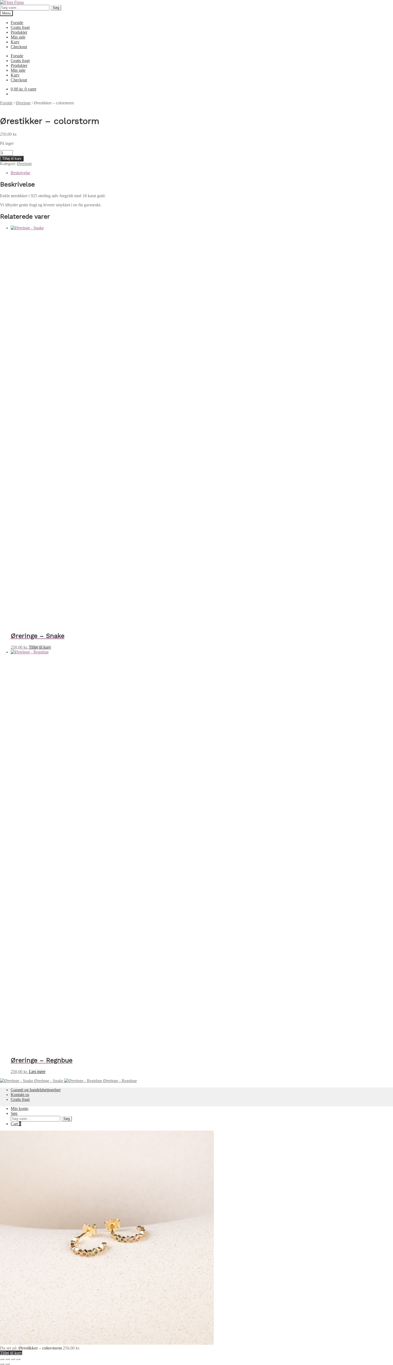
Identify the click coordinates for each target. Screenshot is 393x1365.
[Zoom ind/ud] (2, 1359)
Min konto (19, 1108)
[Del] (13, 1359)
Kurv (15, 42)
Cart (16, 1123)
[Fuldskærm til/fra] (7, 1359)
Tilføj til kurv (11, 159)
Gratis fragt (20, 27)
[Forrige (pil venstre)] (2, 1364)
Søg (56, 8)
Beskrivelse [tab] (20, 172)
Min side (18, 37)
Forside (17, 22)
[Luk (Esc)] (18, 1359)
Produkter (19, 32)
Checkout (19, 46)
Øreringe (23, 103)
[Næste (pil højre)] (7, 1364)
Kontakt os (20, 1094)
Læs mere (37, 1071)
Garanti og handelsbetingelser (36, 1090)
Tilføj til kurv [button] (40, 647)
